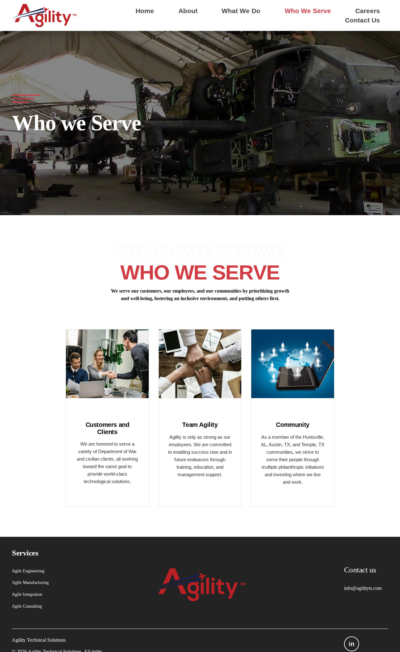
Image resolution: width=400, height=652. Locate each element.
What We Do (241, 10)
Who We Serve (308, 10)
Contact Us (362, 20)
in (351, 643)
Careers (367, 10)
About (188, 10)
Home (145, 10)
